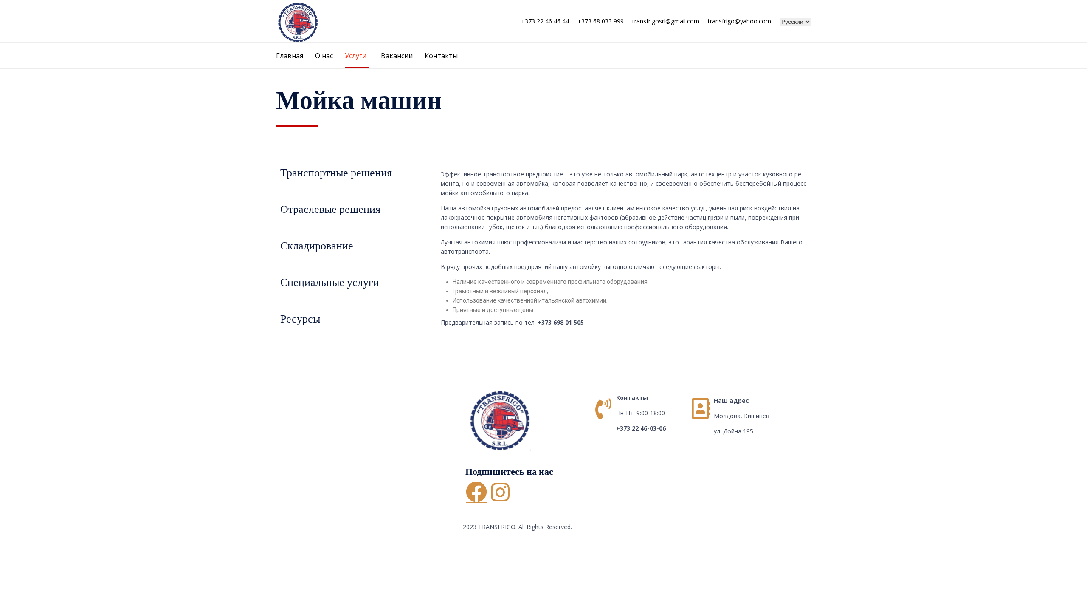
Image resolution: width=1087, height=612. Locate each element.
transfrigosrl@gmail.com (665, 21)
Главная (289, 55)
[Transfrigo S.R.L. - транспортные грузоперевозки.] (297, 21)
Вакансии (397, 55)
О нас (324, 55)
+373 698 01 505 (561, 322)
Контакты (441, 55)
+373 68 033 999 (600, 21)
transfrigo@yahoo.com (739, 21)
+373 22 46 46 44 (545, 21)
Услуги (355, 55)
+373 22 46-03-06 (641, 428)
